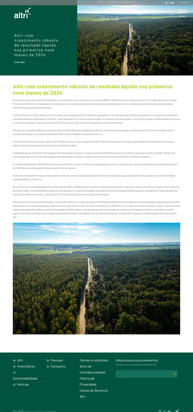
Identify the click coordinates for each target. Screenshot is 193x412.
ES (187, 2)
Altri (20, 360)
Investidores (26, 366)
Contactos (57, 366)
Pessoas (56, 360)
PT (179, 2)
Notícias (23, 384)
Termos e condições (94, 360)
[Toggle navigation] (182, 11)
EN (183, 2)
